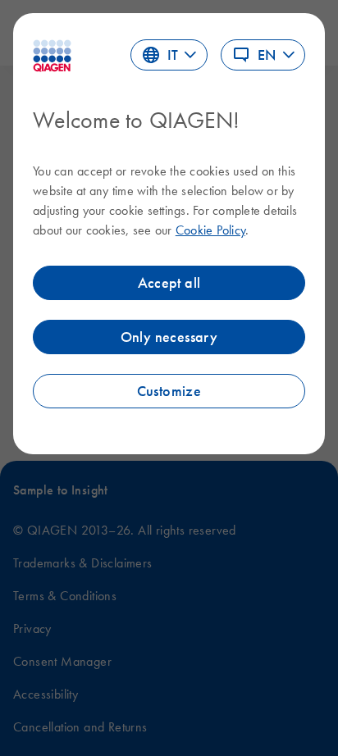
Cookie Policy (210, 229)
